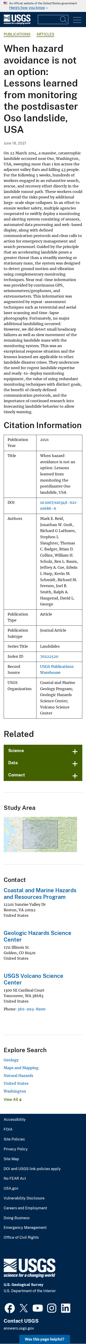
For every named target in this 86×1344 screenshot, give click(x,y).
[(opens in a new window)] (10, 1307)
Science (16, 750)
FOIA (8, 1129)
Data (13, 762)
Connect (16, 774)
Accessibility (15, 1120)
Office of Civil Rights (21, 1237)
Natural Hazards (18, 1075)
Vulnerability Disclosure (24, 1198)
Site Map (11, 1159)
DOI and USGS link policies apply (32, 1169)
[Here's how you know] (43, 6)
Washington (15, 1091)
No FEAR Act (15, 1179)
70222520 (49, 656)
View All (11, 1099)
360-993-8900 (31, 1009)
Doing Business (17, 1218)
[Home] (17, 23)
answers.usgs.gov (19, 1328)
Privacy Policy (16, 1149)
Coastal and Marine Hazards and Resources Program (40, 893)
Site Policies (14, 1139)
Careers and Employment (25, 1208)
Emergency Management (25, 1228)
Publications (17, 34)
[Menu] (77, 20)
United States (16, 1083)
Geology (11, 1060)
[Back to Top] (69, 1327)
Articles (45, 34)
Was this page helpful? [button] (44, 1339)
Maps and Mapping (21, 1067)
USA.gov (11, 1188)
